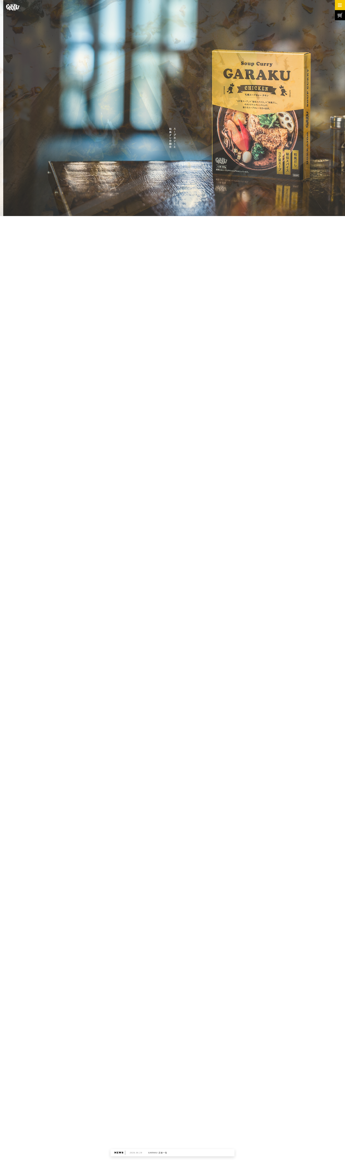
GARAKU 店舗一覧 (157, 1153)
